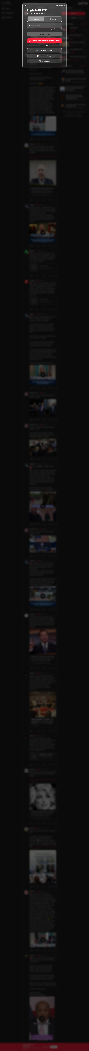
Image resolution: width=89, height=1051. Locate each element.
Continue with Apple (46, 56)
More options (46, 61)
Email (37, 19)
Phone (54, 19)
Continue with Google (45, 50)
